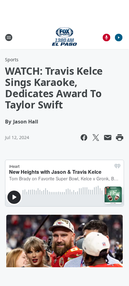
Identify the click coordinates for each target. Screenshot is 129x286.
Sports (11, 60)
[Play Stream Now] (118, 37)
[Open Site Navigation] (9, 37)
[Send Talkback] (106, 37)
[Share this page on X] (95, 137)
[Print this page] (119, 137)
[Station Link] (64, 37)
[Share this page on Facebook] (84, 137)
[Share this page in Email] (107, 137)
